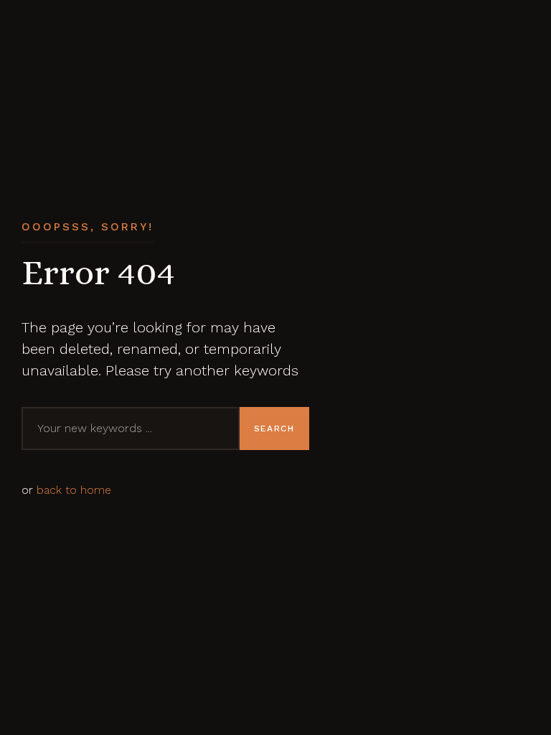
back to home (74, 490)
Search (274, 428)
